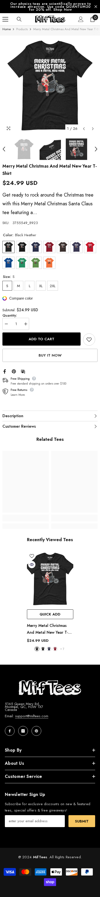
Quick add (50, 614)
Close (96, 7)
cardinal (55, 648)
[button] (84, 128)
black (43, 648)
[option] (50, 6)
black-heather (36, 648)
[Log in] (80, 19)
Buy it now (50, 355)
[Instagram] (23, 731)
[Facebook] (4, 371)
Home (6, 29)
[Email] (23, 371)
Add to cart (41, 339)
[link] (25, 518)
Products (22, 29)
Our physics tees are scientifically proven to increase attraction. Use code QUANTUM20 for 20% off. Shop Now (50, 6)
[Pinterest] (14, 371)
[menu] (5, 19)
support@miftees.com (31, 716)
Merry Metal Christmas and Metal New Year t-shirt (47, 629)
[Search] (19, 19)
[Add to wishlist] (89, 339)
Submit (82, 821)
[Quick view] (31, 564)
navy (49, 648)
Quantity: (9, 315)
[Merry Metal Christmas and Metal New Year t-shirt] (50, 579)
